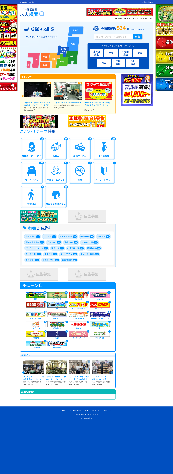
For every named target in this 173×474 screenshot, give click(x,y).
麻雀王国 (86, 414)
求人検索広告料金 (75, 410)
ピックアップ (96, 410)
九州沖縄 (132, 62)
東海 (140, 53)
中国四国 (118, 62)
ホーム (64, 410)
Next (112, 96)
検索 (137, 36)
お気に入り (107, 410)
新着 (86, 410)
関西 (104, 62)
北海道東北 (96, 53)
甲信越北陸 (125, 53)
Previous (23, 96)
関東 (111, 53)
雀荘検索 (95, 414)
